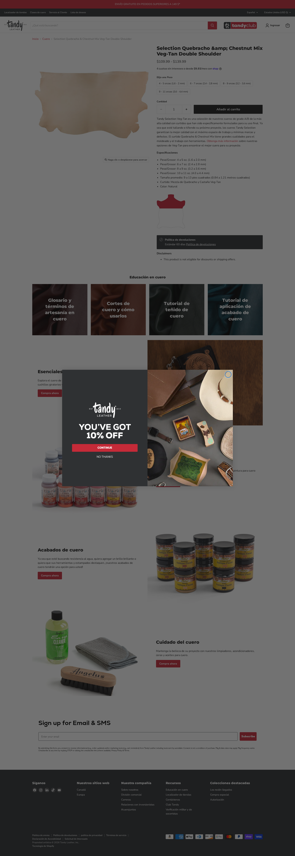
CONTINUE (104, 448)
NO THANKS (105, 457)
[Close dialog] (228, 374)
